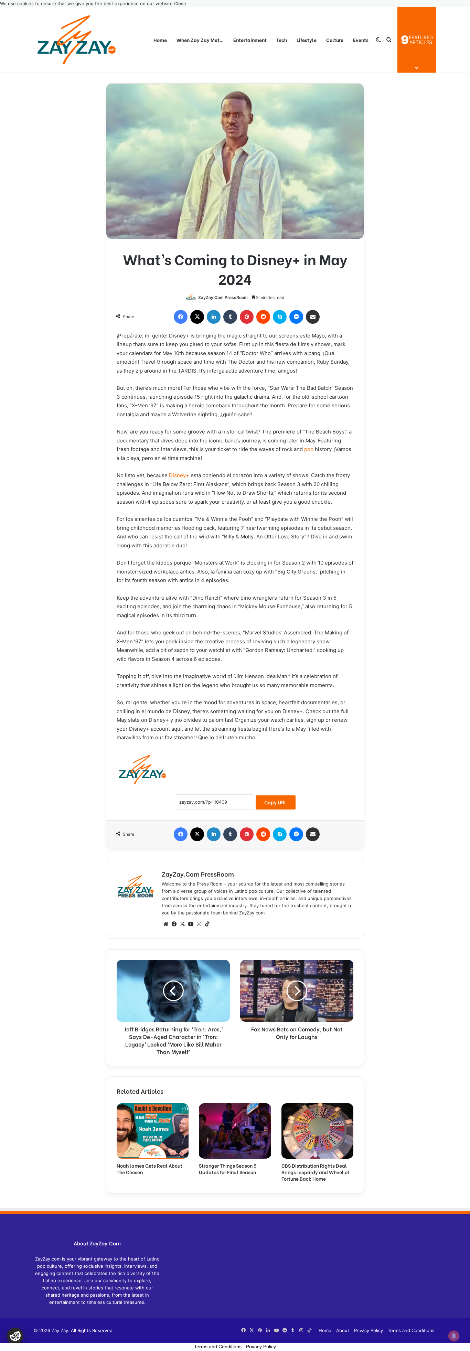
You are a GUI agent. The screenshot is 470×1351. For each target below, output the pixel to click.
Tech (281, 39)
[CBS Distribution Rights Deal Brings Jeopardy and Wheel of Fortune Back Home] (317, 1131)
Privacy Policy (368, 1330)
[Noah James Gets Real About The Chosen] (153, 1131)
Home (160, 39)
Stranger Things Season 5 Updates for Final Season (227, 1169)
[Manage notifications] (453, 1335)
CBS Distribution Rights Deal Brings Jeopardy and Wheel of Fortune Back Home (315, 1172)
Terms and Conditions (411, 1330)
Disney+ (179, 475)
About (342, 1330)
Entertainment (250, 39)
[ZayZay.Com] (77, 40)
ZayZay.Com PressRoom (223, 297)
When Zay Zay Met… (200, 39)
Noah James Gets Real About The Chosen (149, 1169)
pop (308, 449)
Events (360, 39)
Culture (334, 39)
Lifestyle (307, 39)
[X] (182, 924)
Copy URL (275, 802)
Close (180, 3)
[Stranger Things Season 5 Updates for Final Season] (235, 1131)
